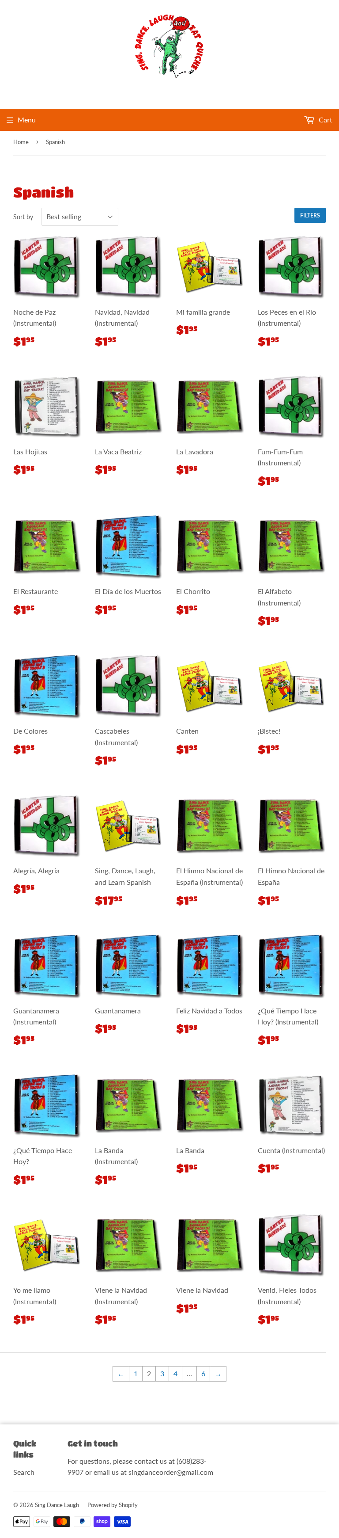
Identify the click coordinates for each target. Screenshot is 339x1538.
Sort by (23, 217)
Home (21, 141)
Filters (310, 215)
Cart (324, 119)
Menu (27, 119)
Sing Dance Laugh (57, 1504)
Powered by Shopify (112, 1504)
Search (23, 1472)
